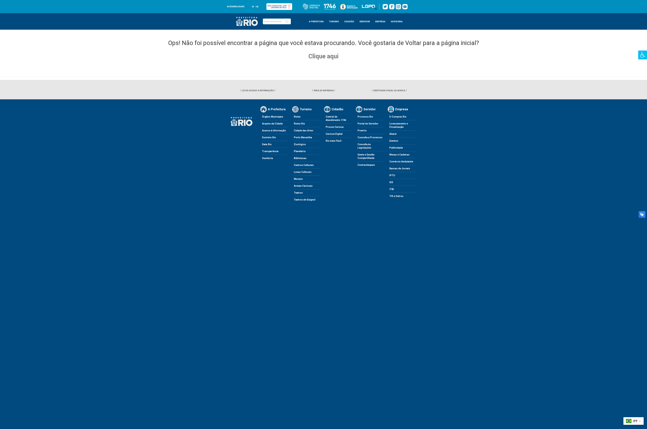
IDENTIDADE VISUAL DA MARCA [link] (389, 90)
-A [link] (252, 6)
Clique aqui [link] (323, 56)
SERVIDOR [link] (364, 21)
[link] (642, 55)
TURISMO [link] (334, 21)
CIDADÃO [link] (349, 21)
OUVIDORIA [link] (397, 21)
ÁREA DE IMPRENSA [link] (324, 90)
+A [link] (256, 6)
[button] (287, 21)
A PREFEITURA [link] (316, 21)
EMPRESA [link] (380, 21)
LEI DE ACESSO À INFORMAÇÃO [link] (258, 90)
